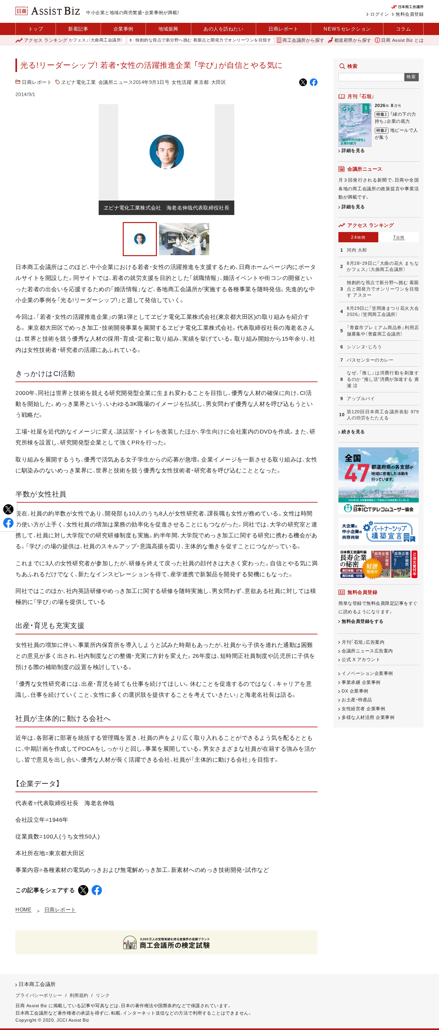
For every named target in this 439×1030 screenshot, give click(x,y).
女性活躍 (182, 82)
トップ (35, 28)
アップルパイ (361, 398)
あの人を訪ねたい (223, 28)
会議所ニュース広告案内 (367, 650)
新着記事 (78, 28)
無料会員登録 (410, 14)
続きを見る (353, 431)
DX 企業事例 (355, 691)
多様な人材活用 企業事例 (368, 717)
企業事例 (123, 28)
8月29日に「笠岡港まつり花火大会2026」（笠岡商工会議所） (383, 311)
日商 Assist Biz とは (402, 40)
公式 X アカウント (361, 659)
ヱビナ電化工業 (78, 82)
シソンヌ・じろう (364, 346)
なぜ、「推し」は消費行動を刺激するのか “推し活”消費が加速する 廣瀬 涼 (383, 379)
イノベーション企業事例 (367, 673)
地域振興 (168, 28)
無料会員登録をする (363, 621)
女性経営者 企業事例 (363, 708)
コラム (403, 28)
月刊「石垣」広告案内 (363, 642)
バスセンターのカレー (370, 360)
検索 (412, 76)
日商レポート (283, 28)
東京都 (201, 82)
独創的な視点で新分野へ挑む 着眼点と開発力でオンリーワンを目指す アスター (193, 40)
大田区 (218, 82)
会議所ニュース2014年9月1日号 (134, 82)
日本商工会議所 (37, 984)
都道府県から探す (353, 40)
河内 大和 (357, 250)
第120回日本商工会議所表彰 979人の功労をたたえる (383, 415)
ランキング (45, 40)
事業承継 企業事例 (361, 682)
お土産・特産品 (357, 699)
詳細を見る (353, 150)
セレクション (347, 28)
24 (358, 237)
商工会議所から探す (303, 40)
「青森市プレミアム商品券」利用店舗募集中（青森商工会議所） (383, 330)
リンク (103, 995)
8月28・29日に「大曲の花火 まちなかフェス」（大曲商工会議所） (383, 266)
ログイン (379, 14)
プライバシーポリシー (38, 995)
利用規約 (79, 995)
